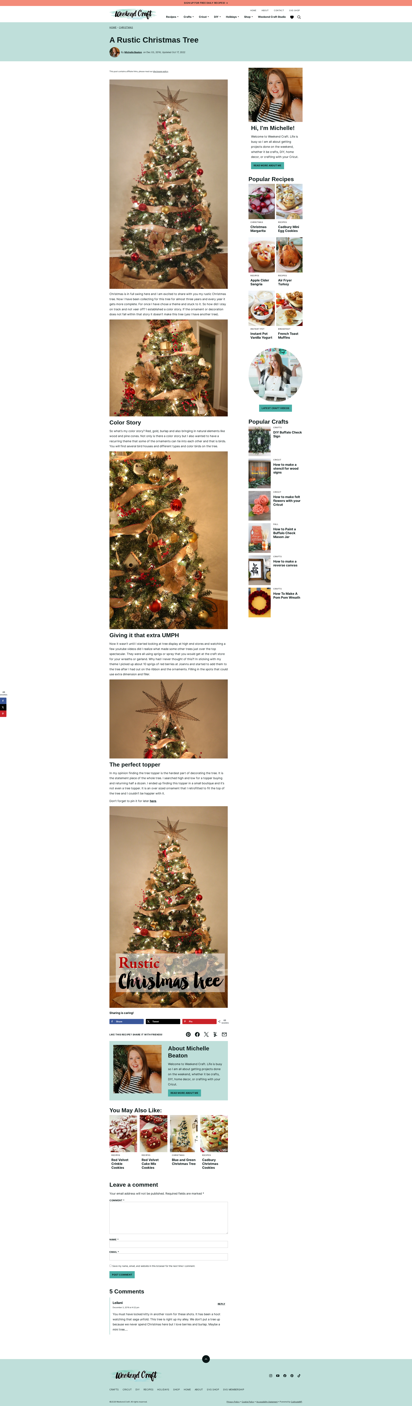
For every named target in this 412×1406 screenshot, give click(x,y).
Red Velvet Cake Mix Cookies (150, 1164)
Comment (116, 1200)
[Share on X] (3, 707)
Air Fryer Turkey (285, 282)
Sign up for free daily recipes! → (206, 2)
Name (114, 1239)
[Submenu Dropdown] (178, 17)
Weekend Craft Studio (272, 16)
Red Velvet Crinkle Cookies (119, 1164)
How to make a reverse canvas (285, 563)
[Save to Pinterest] (3, 713)
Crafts (188, 16)
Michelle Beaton (133, 52)
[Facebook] (284, 1375)
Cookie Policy (248, 1402)
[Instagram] (270, 1375)
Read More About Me (184, 1093)
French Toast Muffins (288, 335)
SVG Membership (233, 1389)
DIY (216, 16)
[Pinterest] (291, 1375)
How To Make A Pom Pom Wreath (286, 595)
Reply (221, 1304)
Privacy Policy (233, 1402)
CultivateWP (296, 1402)
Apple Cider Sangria (259, 282)
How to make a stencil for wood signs (286, 468)
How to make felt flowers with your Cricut (286, 501)
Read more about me (267, 165)
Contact (279, 10)
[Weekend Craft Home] (133, 14)
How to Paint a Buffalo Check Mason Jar (284, 533)
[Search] (299, 17)
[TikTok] (299, 1375)
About (265, 10)
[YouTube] (277, 1375)
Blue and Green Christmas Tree (184, 1162)
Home (253, 10)
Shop (247, 16)
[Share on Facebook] (3, 701)
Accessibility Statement (267, 1402)
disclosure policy (160, 71)
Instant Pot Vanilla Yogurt (261, 335)
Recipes (171, 16)
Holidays (231, 16)
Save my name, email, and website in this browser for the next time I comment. (153, 1266)
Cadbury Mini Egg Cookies (288, 229)
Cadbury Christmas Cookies (210, 1164)
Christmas (126, 27)
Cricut (203, 16)
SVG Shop (294, 10)
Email (114, 1252)
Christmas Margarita (258, 229)
